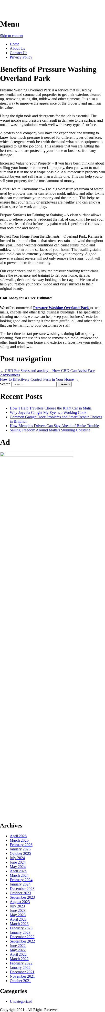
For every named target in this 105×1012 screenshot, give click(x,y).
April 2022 (18, 954)
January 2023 (20, 932)
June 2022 (18, 946)
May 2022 (18, 950)
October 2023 (20, 893)
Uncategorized (21, 1001)
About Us (17, 48)
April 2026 (18, 836)
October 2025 (20, 853)
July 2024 (17, 858)
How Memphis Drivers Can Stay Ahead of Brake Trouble (54, 426)
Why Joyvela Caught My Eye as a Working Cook (48, 412)
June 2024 (18, 862)
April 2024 (18, 871)
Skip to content (11, 36)
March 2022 (19, 959)
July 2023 (17, 906)
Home (14, 44)
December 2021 (22, 972)
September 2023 (22, 897)
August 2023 (20, 902)
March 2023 (19, 924)
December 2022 (22, 937)
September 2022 (22, 941)
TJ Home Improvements (40, 9)
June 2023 (18, 910)
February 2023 (21, 928)
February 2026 (21, 845)
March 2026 (19, 840)
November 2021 (22, 976)
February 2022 (21, 963)
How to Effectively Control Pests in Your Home (39, 379)
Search (5, 384)
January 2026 (20, 849)
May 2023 (18, 915)
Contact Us (18, 53)
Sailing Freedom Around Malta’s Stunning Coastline (50, 430)
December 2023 (22, 888)
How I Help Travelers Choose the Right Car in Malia (51, 408)
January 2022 (20, 967)
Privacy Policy (21, 57)
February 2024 (21, 880)
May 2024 (18, 867)
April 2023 (18, 919)
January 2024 (20, 884)
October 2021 (20, 981)
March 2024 (19, 875)
